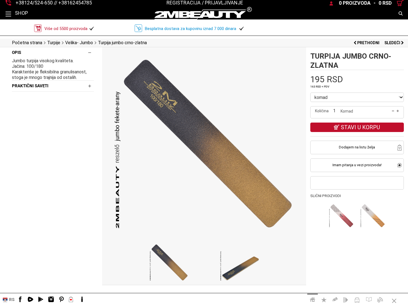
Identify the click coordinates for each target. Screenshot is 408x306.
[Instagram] (51, 300)
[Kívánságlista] (71, 300)
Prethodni (368, 43)
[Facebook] (20, 300)
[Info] (82, 300)
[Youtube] (30, 300)
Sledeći (392, 43)
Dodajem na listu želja (357, 147)
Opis (16, 52)
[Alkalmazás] (41, 300)
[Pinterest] (61, 300)
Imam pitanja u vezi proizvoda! (357, 165)
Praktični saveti (30, 85)
